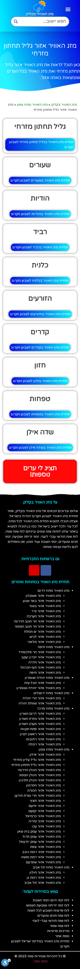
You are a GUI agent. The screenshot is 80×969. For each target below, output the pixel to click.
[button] (68, 9)
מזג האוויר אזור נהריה (45, 821)
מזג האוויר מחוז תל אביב (51, 867)
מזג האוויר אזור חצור (45, 801)
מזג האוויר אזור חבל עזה (42, 683)
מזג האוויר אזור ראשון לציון (40, 734)
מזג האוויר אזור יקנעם (44, 811)
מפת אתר (62, 936)
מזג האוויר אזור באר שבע (42, 601)
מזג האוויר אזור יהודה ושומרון (38, 688)
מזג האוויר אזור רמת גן (44, 877)
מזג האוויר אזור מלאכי (44, 642)
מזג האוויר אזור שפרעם (43, 862)
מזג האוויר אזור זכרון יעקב (41, 657)
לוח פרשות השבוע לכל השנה (48, 910)
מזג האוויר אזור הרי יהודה (42, 698)
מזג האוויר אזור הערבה (44, 616)
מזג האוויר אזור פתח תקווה (40, 729)
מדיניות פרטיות (58, 931)
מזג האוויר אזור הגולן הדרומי (39, 770)
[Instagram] (34, 570)
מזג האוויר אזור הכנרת (44, 790)
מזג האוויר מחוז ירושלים (51, 693)
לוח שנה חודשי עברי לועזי (50, 921)
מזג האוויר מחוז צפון (32, 104)
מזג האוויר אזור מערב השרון (40, 724)
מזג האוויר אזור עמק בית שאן (39, 831)
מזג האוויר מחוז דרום (53, 590)
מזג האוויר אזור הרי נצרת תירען (38, 795)
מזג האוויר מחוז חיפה (53, 647)
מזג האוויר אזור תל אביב (42, 883)
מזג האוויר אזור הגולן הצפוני (40, 775)
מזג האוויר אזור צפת (45, 847)
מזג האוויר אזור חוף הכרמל (40, 667)
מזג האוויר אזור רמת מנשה (41, 857)
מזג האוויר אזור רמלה (44, 744)
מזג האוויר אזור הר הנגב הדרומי (37, 621)
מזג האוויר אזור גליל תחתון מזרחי (36, 765)
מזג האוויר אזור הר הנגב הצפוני (38, 626)
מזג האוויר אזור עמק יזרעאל (40, 842)
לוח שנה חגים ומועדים (53, 915)
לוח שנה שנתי (59, 926)
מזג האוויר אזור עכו (46, 826)
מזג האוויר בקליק (64, 104)
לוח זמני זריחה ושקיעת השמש (47, 905)
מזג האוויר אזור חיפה (45, 672)
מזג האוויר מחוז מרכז (53, 708)
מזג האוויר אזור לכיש (45, 637)
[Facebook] (46, 570)
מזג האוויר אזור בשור (45, 606)
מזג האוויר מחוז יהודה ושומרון (47, 678)
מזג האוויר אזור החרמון (43, 785)
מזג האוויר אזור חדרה (44, 662)
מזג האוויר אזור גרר (46, 611)
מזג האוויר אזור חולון (45, 872)
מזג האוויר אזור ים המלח (42, 631)
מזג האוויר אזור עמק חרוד (41, 836)
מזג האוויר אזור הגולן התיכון (40, 780)
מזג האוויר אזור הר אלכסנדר (39, 652)
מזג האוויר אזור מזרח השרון (40, 719)
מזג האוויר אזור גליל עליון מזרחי (37, 760)
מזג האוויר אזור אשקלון (43, 596)
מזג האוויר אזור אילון (45, 754)
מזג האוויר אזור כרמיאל (43, 816)
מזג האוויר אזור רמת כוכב (41, 852)
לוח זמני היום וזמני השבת (51, 900)
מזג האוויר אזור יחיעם (45, 806)
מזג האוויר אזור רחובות (43, 739)
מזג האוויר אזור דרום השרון (40, 713)
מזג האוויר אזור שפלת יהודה (40, 703)
